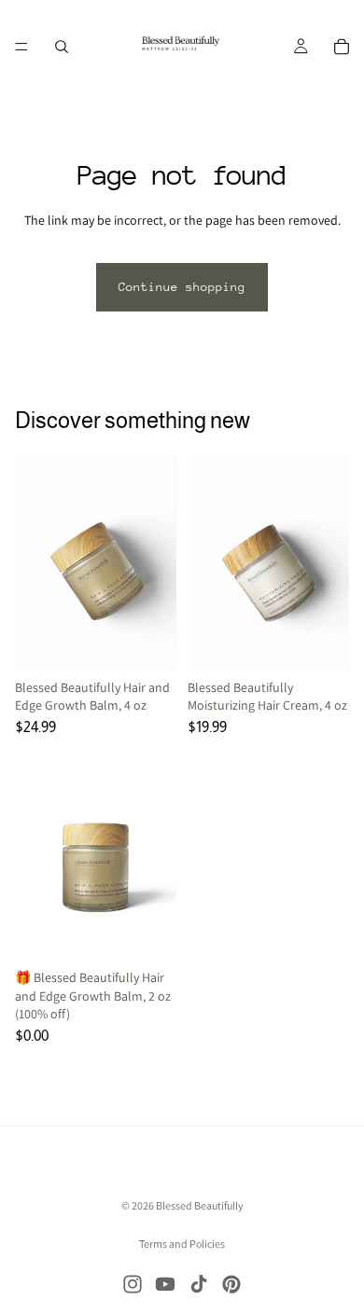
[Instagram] (132, 1284)
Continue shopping (182, 287)
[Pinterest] (231, 1284)
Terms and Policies (182, 1244)
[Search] (61, 46)
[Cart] (341, 46)
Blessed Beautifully (200, 1205)
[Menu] (21, 46)
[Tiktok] (199, 1284)
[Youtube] (165, 1284)
